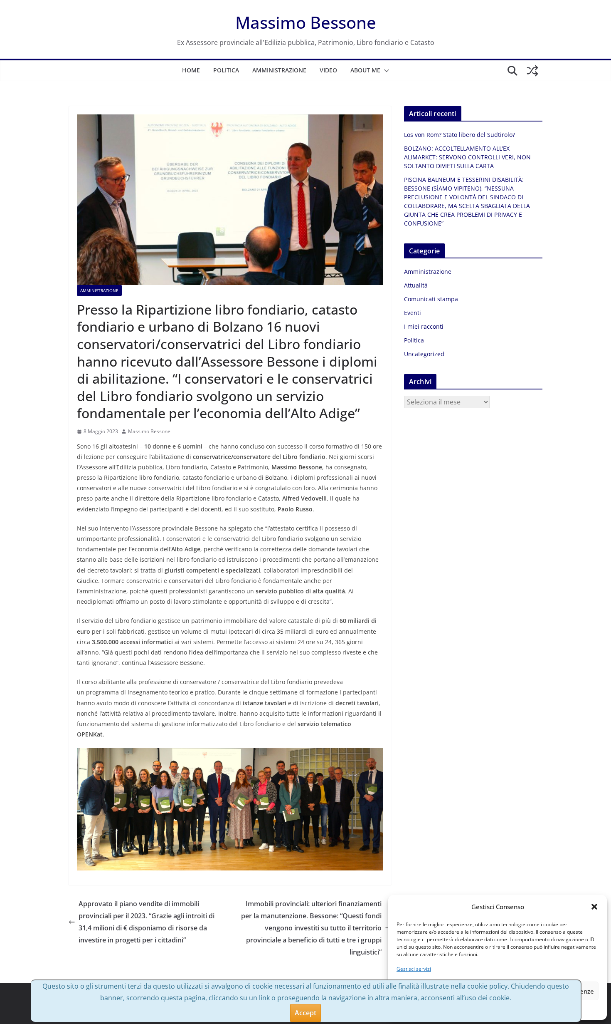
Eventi (412, 313)
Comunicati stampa (431, 299)
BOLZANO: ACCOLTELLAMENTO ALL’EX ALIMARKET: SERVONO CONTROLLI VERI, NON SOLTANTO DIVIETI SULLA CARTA (467, 157)
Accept (305, 1012)
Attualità (416, 285)
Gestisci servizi (414, 968)
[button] (594, 907)
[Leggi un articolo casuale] (532, 71)
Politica (226, 70)
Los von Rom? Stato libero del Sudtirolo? (459, 135)
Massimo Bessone (305, 22)
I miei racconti (423, 326)
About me (365, 70)
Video (328, 70)
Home (191, 70)
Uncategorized (424, 354)
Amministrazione (279, 70)
